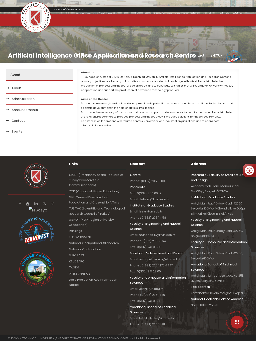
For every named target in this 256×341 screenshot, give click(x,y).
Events (17, 131)
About (16, 88)
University (84, 55)
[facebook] (20, 203)
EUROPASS (76, 255)
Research (158, 55)
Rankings (75, 231)
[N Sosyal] (38, 210)
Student (178, 55)
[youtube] (28, 203)
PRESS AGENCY (79, 273)
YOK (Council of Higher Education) (94, 191)
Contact (197, 55)
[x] (45, 203)
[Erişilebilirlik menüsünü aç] (249, 170)
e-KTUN (216, 55)
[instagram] (52, 203)
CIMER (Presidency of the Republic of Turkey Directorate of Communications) (96, 180)
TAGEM (74, 267)
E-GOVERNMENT (80, 237)
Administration (23, 99)
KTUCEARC (77, 261)
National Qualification (85, 249)
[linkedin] (36, 203)
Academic (106, 55)
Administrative (132, 55)
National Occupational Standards (94, 243)
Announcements (25, 110)
